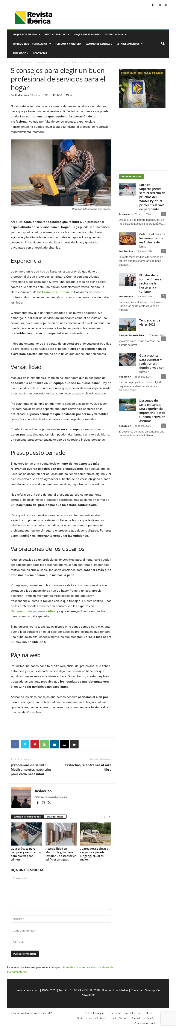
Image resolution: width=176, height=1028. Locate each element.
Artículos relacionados (27, 816)
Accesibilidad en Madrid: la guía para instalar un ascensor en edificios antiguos (61, 854)
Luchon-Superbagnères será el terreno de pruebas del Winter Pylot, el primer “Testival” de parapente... (152, 197)
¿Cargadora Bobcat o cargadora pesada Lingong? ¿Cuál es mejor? (94, 854)
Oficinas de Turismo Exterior (125, 1013)
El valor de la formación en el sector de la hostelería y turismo (150, 283)
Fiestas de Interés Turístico (91, 1018)
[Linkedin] (54, 744)
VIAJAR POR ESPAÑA (25, 34)
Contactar (40, 53)
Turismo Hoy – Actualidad (30, 43)
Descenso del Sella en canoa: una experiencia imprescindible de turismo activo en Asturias (152, 410)
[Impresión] (74, 744)
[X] (165, 5)
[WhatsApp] (44, 744)
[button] (162, 44)
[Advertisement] (61, 726)
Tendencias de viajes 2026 (149, 322)
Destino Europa (55, 34)
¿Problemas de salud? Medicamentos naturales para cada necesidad (31, 769)
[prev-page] (104, 817)
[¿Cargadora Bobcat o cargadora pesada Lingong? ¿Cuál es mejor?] (95, 834)
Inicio (13, 62)
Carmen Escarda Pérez (132, 335)
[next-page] (109, 817)
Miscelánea (26, 62)
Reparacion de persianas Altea (33, 611)
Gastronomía (114, 34)
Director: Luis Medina (115, 990)
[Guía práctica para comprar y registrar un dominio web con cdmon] (26, 834)
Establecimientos (128, 43)
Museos (150, 1013)
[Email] (64, 744)
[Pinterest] (34, 744)
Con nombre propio (145, 1023)
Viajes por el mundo (87, 34)
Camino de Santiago (99, 43)
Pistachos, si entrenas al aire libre (88, 767)
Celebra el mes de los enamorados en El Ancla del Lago (152, 240)
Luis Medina (126, 251)
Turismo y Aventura (68, 43)
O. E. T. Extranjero (95, 1013)
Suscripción (21, 53)
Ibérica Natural (119, 1018)
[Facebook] (152, 5)
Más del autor (55, 816)
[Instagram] (159, 5)
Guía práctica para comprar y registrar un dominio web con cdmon (26, 854)
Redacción (21, 95)
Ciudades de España (143, 1018)
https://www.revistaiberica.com (51, 797)
